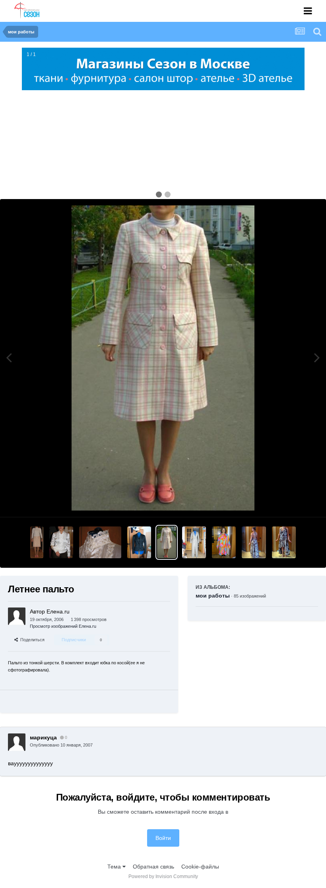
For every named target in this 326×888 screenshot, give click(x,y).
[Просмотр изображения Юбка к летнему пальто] (36, 542)
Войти (163, 838)
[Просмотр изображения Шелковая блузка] (61, 542)
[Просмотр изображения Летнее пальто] (166, 542)
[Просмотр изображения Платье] (284, 542)
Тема (114, 866)
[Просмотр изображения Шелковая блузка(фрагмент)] (100, 542)
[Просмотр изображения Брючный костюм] (194, 542)
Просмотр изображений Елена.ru (63, 626)
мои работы (213, 595)
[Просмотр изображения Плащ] (224, 542)
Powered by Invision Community (163, 876)
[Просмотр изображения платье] (254, 542)
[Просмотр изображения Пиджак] (139, 542)
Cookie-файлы (200, 866)
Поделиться (31, 639)
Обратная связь (153, 866)
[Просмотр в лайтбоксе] (163, 358)
